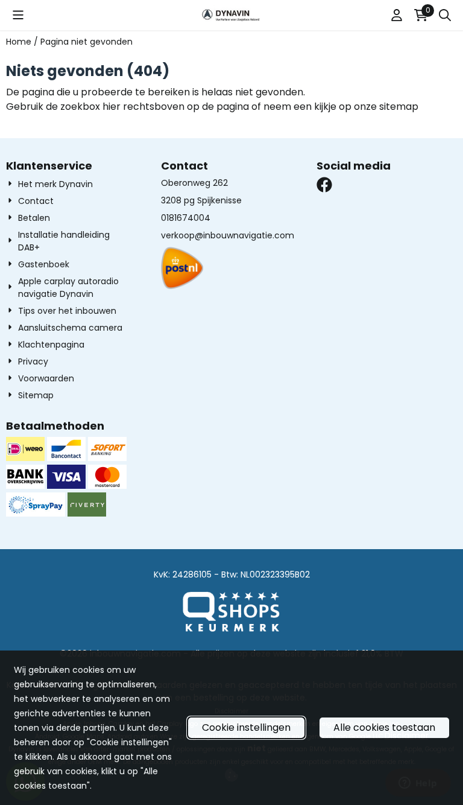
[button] (18, 15)
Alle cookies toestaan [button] (384, 727)
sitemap (398, 106)
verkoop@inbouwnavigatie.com (227, 235)
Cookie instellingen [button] (246, 727)
